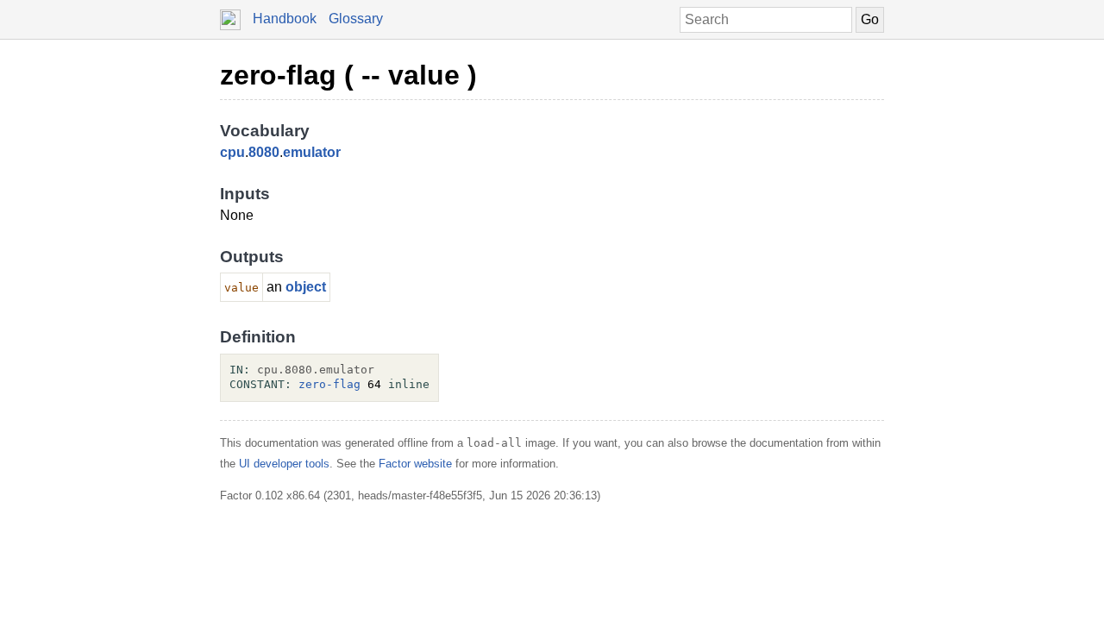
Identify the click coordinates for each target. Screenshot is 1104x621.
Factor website (415, 463)
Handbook (285, 18)
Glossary (356, 18)
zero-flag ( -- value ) (348, 75)
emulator (312, 152)
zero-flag (329, 384)
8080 (263, 152)
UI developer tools (284, 463)
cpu (232, 152)
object (305, 286)
